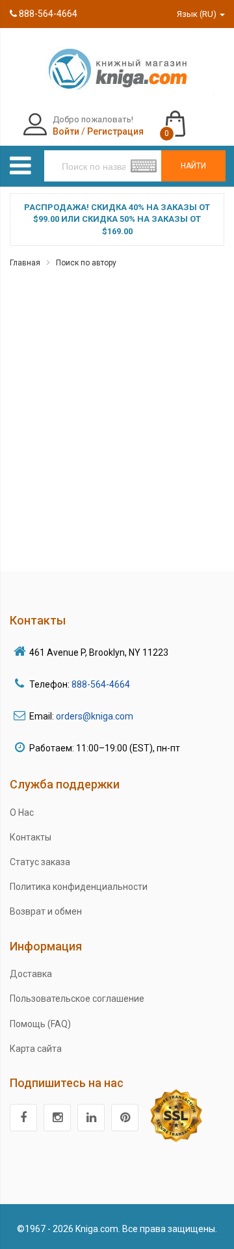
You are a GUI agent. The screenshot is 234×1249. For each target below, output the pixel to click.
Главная (25, 262)
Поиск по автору (86, 262)
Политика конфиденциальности (79, 886)
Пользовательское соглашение (77, 998)
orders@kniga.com (94, 716)
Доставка (31, 974)
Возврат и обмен (46, 911)
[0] (188, 118)
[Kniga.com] (117, 68)
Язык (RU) (197, 14)
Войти (66, 131)
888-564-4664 (47, 13)
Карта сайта (36, 1048)
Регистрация (115, 131)
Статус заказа (40, 862)
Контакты (30, 837)
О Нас (22, 812)
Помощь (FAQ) (40, 1024)
